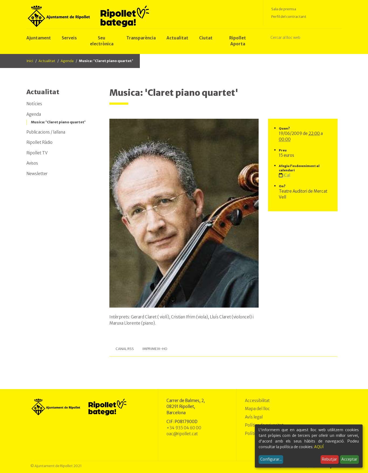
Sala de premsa (283, 9)
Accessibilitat (257, 400)
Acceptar (349, 459)
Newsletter (37, 173)
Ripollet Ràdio (39, 142)
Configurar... (271, 459)
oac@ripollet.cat (182, 433)
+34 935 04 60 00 (183, 427)
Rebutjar (329, 459)
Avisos (32, 163)
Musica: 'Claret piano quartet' (58, 122)
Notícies (34, 103)
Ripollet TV (37, 152)
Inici (29, 61)
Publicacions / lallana (45, 132)
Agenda (67, 61)
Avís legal (254, 417)
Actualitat (47, 61)
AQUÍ (319, 446)
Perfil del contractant (288, 16)
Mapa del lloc (257, 408)
